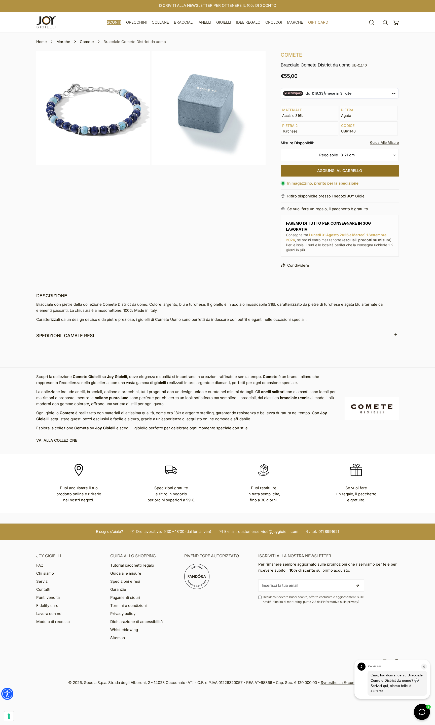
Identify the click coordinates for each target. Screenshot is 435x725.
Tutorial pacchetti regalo (132, 565)
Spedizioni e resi (125, 581)
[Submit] (357, 585)
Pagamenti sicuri (125, 597)
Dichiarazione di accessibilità (136, 621)
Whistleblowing (124, 629)
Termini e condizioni (128, 605)
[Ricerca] (371, 22)
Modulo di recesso (53, 621)
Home (41, 41)
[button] (114, 22)
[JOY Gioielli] (46, 22)
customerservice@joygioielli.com (268, 531)
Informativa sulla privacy (340, 602)
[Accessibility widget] (7, 694)
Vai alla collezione (56, 440)
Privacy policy (122, 613)
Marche (63, 41)
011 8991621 (328, 531)
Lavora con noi (49, 613)
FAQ (39, 565)
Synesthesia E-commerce (344, 682)
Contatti (43, 589)
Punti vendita (48, 597)
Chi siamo (45, 573)
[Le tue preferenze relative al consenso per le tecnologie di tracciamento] (9, 716)
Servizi (42, 581)
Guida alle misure (125, 573)
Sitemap (117, 637)
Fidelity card (47, 605)
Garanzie (118, 589)
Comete (87, 41)
